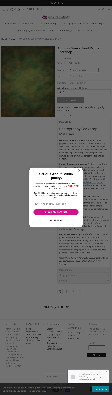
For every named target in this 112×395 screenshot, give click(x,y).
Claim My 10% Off (56, 212)
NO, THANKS (56, 220)
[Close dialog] (79, 170)
